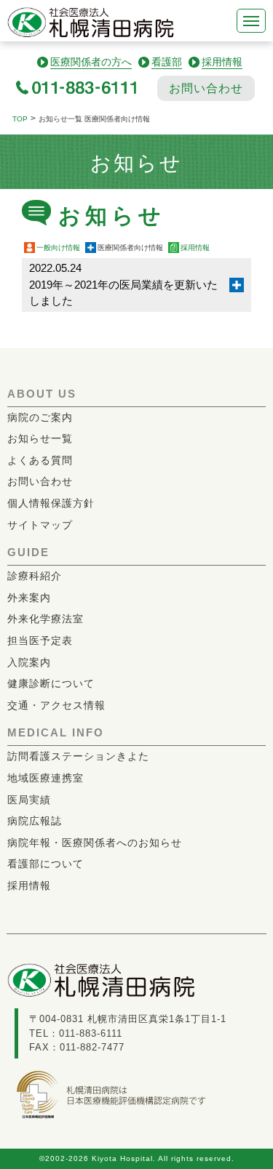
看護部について (45, 863)
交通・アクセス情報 (56, 705)
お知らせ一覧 (40, 438)
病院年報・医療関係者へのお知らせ (94, 842)
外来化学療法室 (45, 618)
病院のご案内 (40, 417)
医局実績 (29, 800)
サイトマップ (40, 525)
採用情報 (195, 248)
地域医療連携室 (45, 778)
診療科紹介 (34, 576)
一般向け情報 (58, 248)
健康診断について (51, 683)
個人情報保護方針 (51, 503)
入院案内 (29, 662)
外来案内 (29, 597)
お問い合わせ (206, 88)
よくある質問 (40, 460)
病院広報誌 (34, 821)
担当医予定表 (40, 640)
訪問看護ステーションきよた (78, 756)
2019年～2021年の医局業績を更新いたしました (123, 284)
